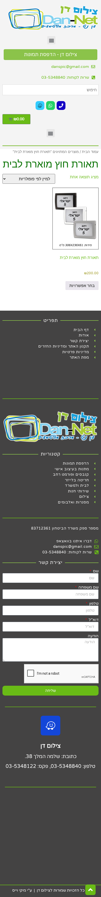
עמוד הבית (90, 152)
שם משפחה (88, 587)
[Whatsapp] (50, 105)
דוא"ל (93, 620)
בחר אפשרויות (82, 285)
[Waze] (40, 105)
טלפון (93, 604)
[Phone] (61, 105)
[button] (51, 40)
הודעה (93, 636)
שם (95, 571)
